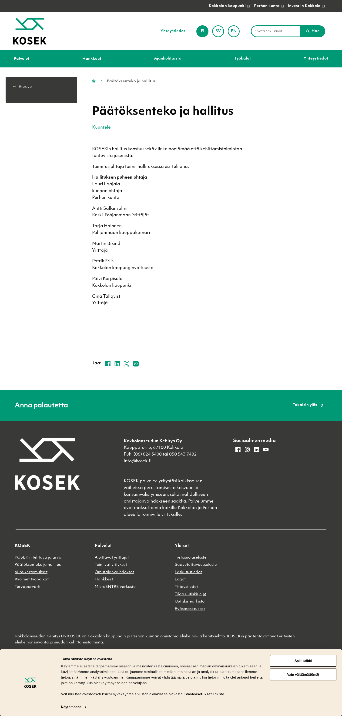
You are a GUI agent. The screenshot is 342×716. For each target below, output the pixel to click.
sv (219, 32)
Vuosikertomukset (31, 572)
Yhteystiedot (173, 31)
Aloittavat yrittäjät (112, 557)
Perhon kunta (267, 6)
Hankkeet (91, 59)
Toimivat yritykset (111, 565)
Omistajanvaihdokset (114, 572)
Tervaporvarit (27, 587)
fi (204, 32)
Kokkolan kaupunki (227, 6)
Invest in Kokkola (304, 6)
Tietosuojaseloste (191, 557)
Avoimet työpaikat (32, 579)
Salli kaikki (303, 661)
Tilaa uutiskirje (188, 594)
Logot (180, 579)
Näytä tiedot (71, 707)
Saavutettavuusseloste (196, 565)
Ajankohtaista (167, 58)
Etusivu (25, 87)
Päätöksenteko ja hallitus (38, 565)
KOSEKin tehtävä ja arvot (39, 557)
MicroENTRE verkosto (115, 587)
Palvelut (22, 59)
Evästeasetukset (190, 609)
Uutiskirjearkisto (190, 601)
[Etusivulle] (29, 31)
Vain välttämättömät (303, 674)
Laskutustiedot (188, 572)
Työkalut (242, 58)
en (235, 32)
